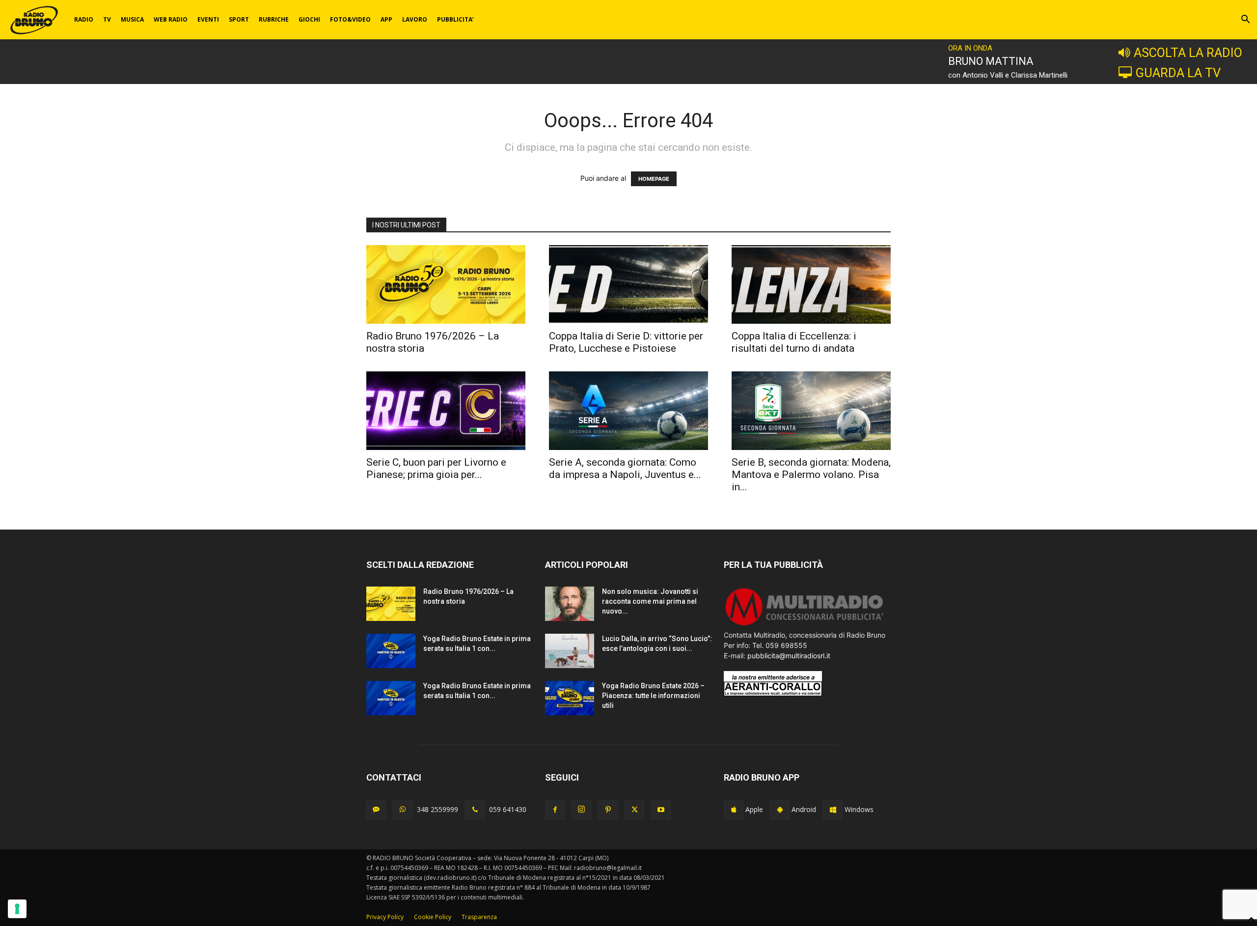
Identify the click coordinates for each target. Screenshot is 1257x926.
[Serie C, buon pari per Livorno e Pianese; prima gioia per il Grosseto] (445, 410)
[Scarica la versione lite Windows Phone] (833, 809)
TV (107, 19)
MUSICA (132, 19)
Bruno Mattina (991, 61)
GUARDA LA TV (1178, 72)
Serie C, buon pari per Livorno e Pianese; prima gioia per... (436, 468)
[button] (1245, 20)
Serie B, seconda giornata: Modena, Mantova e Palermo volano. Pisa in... (811, 474)
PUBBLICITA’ (455, 19)
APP (386, 19)
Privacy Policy (385, 917)
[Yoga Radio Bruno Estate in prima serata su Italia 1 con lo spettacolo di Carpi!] (390, 651)
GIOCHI (309, 19)
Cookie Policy (432, 917)
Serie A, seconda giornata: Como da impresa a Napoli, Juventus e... (625, 468)
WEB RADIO (171, 19)
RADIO (83, 19)
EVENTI (208, 19)
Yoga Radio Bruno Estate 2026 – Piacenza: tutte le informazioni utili (653, 695)
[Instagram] (581, 809)
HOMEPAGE (653, 178)
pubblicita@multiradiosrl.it (788, 655)
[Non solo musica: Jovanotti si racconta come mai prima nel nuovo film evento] (569, 604)
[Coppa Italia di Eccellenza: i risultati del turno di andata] (811, 284)
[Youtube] (661, 810)
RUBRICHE (274, 19)
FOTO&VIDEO (350, 19)
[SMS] (376, 809)
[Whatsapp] (402, 809)
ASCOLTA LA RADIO (1188, 52)
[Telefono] (475, 809)
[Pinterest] (608, 810)
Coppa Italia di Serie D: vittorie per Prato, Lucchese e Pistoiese (626, 342)
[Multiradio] (805, 624)
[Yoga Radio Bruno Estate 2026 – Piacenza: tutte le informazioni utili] (569, 698)
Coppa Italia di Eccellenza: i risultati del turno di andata (794, 342)
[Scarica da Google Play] (780, 809)
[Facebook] (555, 810)
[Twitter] (634, 810)
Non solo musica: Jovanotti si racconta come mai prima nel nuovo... (650, 601)
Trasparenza (479, 917)
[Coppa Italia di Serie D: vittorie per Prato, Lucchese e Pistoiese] (628, 284)
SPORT (239, 19)
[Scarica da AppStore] (733, 809)
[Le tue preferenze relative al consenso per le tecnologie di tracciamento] (17, 908)
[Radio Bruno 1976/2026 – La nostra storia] (445, 284)
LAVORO (414, 19)
